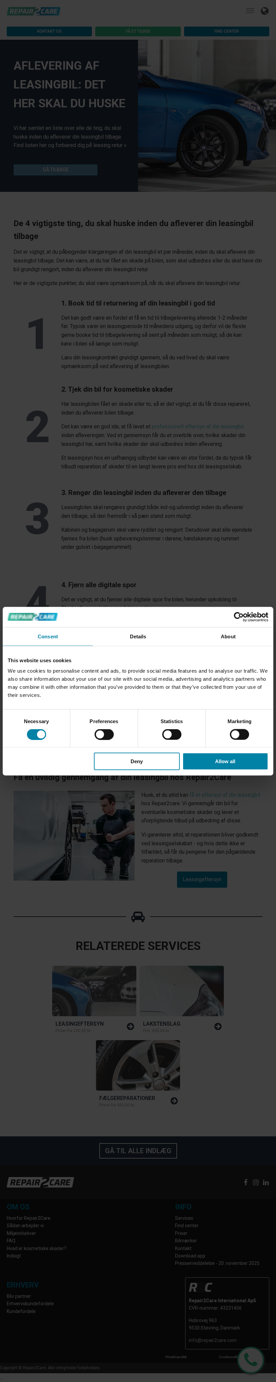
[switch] (104, 734)
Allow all (225, 761)
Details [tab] (138, 636)
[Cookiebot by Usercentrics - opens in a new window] (238, 617)
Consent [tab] (48, 636)
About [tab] (228, 636)
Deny (137, 761)
